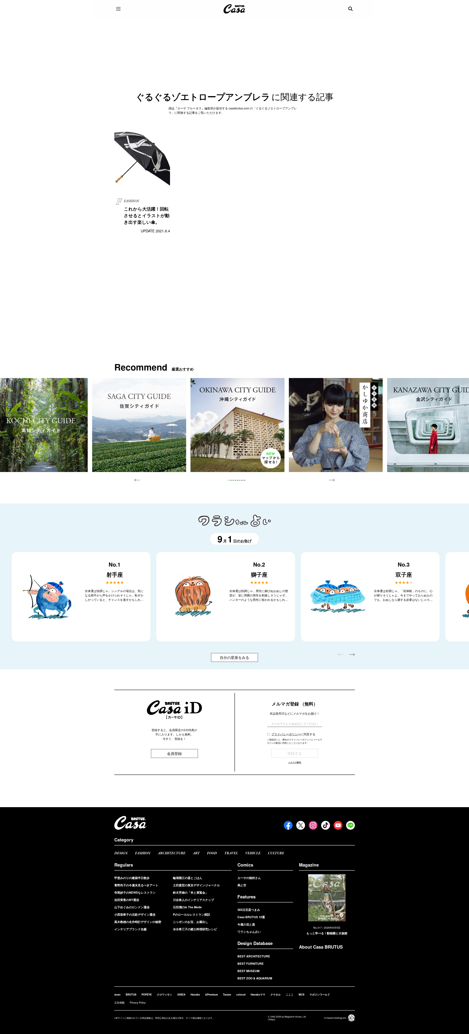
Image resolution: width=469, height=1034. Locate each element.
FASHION (142, 853)
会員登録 (174, 753)
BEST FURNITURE (250, 963)
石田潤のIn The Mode (187, 907)
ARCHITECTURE (171, 853)
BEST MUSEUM (248, 971)
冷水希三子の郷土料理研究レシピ (195, 929)
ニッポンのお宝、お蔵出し (190, 922)
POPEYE (146, 994)
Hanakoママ (258, 994)
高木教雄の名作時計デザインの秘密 (137, 922)
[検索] (351, 9)
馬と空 (241, 885)
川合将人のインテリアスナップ (193, 900)
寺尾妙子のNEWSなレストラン (135, 892)
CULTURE (276, 853)
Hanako (195, 994)
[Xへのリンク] (300, 825)
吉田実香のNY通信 (126, 900)
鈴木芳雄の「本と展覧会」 (190, 892)
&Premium (211, 994)
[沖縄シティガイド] (238, 425)
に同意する (293, 734)
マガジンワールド (319, 994)
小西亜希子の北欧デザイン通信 (134, 914)
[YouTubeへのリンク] (338, 825)
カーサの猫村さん (249, 878)
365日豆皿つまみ (248, 910)
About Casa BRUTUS (321, 947)
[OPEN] (118, 9)
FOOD (212, 853)
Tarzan (227, 994)
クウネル (275, 994)
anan (117, 994)
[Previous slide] (137, 480)
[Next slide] (332, 480)
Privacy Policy (138, 1002)
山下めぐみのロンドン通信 (131, 907)
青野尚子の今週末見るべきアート (136, 885)
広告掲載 (119, 1002)
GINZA (181, 994)
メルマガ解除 (294, 762)
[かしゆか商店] (336, 425)
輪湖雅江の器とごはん (187, 878)
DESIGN (121, 853)
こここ (289, 994)
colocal (240, 994)
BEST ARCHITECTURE (253, 956)
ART (196, 853)
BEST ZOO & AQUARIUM (254, 978)
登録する (294, 753)
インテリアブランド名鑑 (130, 929)
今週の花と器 (246, 924)
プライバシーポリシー (286, 734)
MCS (301, 994)
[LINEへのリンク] (350, 825)
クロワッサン (164, 994)
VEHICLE (253, 853)
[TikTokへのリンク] (325, 825)
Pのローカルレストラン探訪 (191, 914)
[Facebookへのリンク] (288, 825)
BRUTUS (131, 994)
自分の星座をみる (234, 657)
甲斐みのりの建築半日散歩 (131, 878)
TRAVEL (231, 853)
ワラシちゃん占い (249, 932)
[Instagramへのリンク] (313, 825)
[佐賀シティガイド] (139, 425)
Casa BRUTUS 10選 (251, 917)
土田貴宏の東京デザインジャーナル (196, 885)
